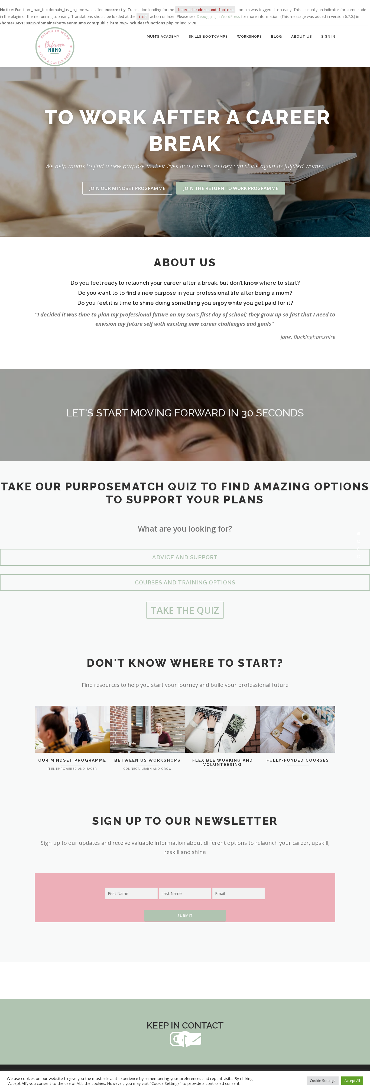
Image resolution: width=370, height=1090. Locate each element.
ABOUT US (301, 36)
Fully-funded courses (298, 760)
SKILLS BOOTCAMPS (208, 36)
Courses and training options (185, 582)
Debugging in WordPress (218, 16)
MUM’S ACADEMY (163, 36)
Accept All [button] (352, 1080)
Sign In (328, 36)
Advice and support (185, 557)
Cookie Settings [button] (322, 1080)
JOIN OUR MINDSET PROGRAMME (127, 188)
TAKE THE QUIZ (185, 610)
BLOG (276, 36)
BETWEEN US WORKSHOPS (147, 760)
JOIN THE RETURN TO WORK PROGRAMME (230, 188)
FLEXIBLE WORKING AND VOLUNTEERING (222, 762)
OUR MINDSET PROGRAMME (72, 760)
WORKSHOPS (249, 36)
